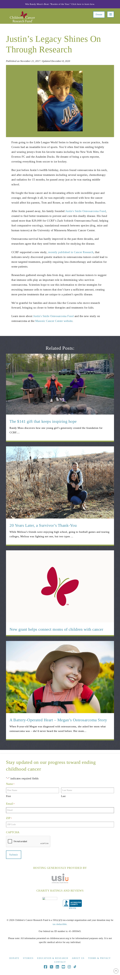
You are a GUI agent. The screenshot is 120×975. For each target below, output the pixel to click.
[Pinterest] (75, 967)
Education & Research (52, 958)
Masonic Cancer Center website (54, 320)
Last (63, 796)
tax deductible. (60, 924)
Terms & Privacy (99, 958)
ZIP (9, 818)
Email (10, 803)
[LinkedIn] (57, 967)
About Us (78, 958)
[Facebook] (45, 967)
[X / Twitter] (51, 967)
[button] (110, 14)
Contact (60, 962)
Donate (99, 14)
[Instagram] (69, 967)
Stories (28, 958)
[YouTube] (63, 967)
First (8, 796)
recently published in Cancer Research (71, 252)
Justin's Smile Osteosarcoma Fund (85, 211)
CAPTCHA (12, 832)
